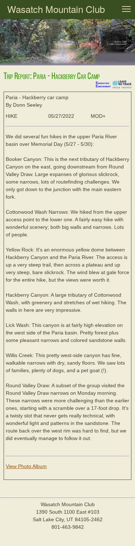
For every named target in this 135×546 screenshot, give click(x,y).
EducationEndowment (103, 84)
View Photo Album (26, 466)
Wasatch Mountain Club (56, 8)
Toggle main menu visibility (126, 9)
